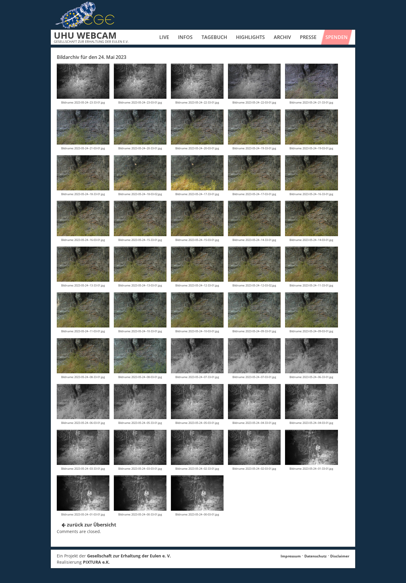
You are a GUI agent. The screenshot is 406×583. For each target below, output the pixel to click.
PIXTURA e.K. (96, 562)
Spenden (336, 37)
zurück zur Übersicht (91, 524)
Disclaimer (339, 556)
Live (164, 37)
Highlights (250, 37)
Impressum (291, 556)
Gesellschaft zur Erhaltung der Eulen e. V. (129, 556)
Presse (308, 37)
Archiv (282, 37)
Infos (185, 37)
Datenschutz (315, 556)
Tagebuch (214, 37)
